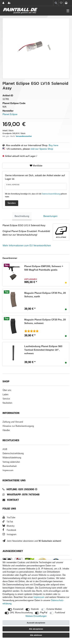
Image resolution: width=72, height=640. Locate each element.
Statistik (35, 609)
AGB (5, 449)
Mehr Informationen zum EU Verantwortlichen (27, 245)
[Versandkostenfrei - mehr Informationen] (24, 136)
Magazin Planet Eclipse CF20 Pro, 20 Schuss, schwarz (45, 321)
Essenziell (18, 609)
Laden (5, 394)
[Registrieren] (9, 3)
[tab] (21, 216)
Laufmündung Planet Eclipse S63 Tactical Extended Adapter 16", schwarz (43, 350)
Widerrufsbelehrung (12, 457)
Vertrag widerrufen (11, 462)
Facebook (11, 530)
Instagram (11, 534)
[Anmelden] (3, 3)
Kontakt (13, 500)
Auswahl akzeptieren (36, 623)
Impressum (8, 470)
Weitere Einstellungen (36, 616)
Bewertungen (50, 216)
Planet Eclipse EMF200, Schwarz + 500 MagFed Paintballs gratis (43, 268)
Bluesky (10, 526)
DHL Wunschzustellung (21, 612)
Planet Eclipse (10, 114)
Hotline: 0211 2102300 (20, 489)
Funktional (60, 612)
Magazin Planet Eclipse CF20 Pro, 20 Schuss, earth (45, 295)
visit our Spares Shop (41, 148)
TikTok (9, 522)
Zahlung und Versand (13, 422)
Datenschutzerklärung (13, 453)
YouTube (10, 517)
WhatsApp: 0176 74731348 (23, 494)
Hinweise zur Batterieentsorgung (18, 426)
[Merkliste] (61, 3)
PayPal (43, 612)
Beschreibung (22, 216)
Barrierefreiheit (10, 466)
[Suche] (56, 3)
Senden (12, 203)
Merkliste (37, 165)
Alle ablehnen (36, 635)
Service (6, 399)
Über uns (7, 390)
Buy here (53, 145)
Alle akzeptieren (36, 629)
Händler (6, 430)
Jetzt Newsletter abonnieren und (33, 541)
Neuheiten (7, 403)
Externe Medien (54, 609)
